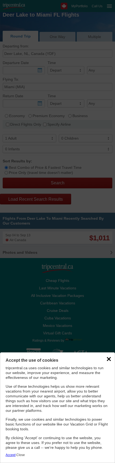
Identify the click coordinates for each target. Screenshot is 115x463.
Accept (11, 455)
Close (20, 455)
